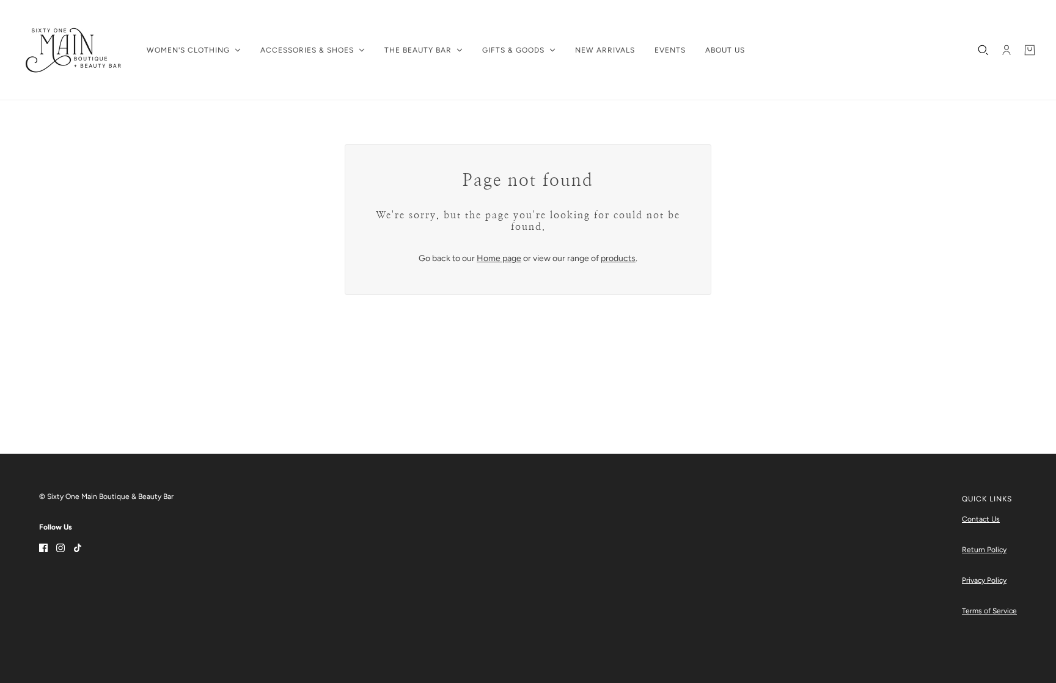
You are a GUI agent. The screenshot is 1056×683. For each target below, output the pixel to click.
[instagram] (60, 547)
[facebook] (43, 547)
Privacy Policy (984, 580)
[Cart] (1029, 50)
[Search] (983, 50)
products (618, 258)
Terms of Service (989, 611)
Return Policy (984, 549)
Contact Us (981, 519)
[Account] (1006, 50)
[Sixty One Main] (73, 50)
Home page (499, 258)
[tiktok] (77, 547)
